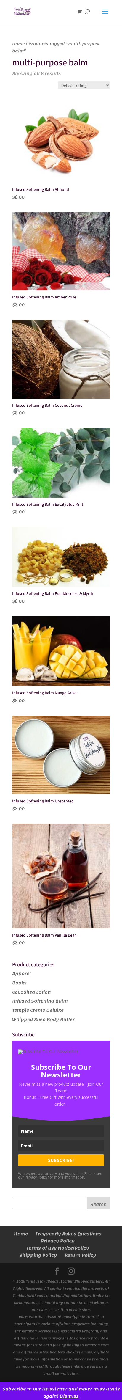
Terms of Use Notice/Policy (57, 1248)
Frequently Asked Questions (69, 1234)
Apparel (21, 974)
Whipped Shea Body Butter (43, 1019)
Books (19, 983)
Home (18, 44)
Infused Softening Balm (40, 1001)
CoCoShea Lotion (31, 992)
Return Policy (80, 1255)
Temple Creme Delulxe (38, 1010)
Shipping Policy (38, 1255)
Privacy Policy (58, 1241)
